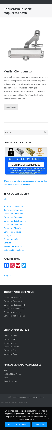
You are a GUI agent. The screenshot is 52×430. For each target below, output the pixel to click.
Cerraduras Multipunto (13, 213)
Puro (42, 397)
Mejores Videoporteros (14, 250)
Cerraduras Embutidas (13, 224)
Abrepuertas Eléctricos (13, 206)
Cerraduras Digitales (12, 232)
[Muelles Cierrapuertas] (26, 45)
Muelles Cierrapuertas (18, 71)
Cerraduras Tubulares (13, 217)
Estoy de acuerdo (18, 424)
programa (8, 275)
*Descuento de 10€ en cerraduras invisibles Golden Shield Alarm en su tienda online (25, 183)
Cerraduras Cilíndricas (13, 228)
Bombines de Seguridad (14, 210)
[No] (48, 418)
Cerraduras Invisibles (12, 239)
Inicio (6, 199)
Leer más (39, 424)
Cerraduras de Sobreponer (15, 221)
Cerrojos (7, 235)
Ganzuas (7, 243)
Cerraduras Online (23, 397)
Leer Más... (11, 107)
